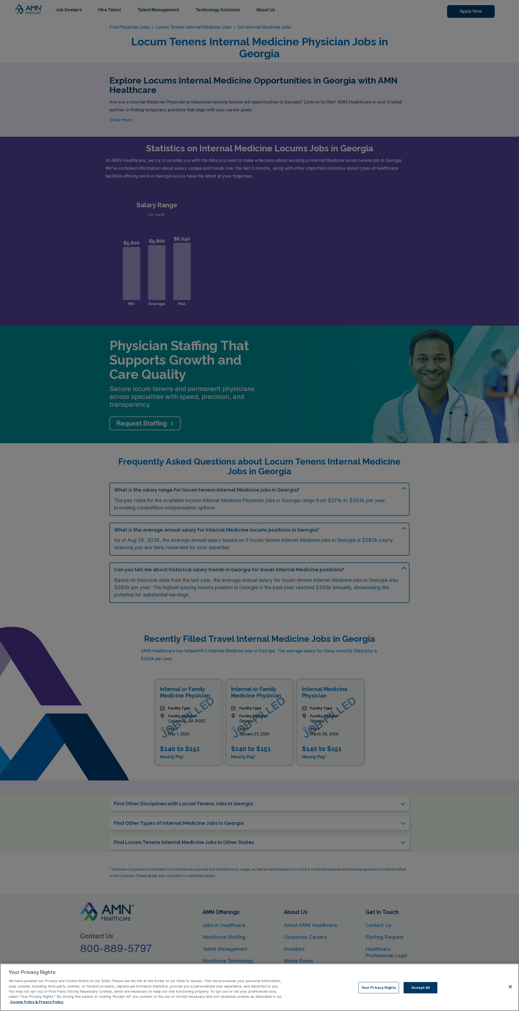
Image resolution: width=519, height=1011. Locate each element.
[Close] (510, 987)
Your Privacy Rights (378, 987)
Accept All (420, 987)
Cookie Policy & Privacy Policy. (37, 1002)
